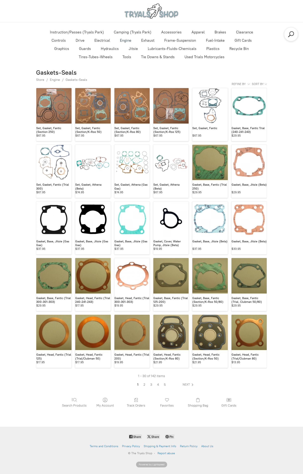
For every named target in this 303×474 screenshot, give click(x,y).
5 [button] (165, 385)
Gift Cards (243, 40)
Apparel (198, 32)
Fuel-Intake (215, 40)
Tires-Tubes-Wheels (96, 57)
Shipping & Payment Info (160, 446)
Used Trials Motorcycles (204, 57)
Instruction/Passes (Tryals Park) (77, 32)
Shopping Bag (198, 405)
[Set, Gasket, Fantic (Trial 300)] (54, 162)
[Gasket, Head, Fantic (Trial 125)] (54, 332)
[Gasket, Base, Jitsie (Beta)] (249, 162)
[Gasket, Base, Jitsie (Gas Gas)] (54, 219)
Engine (125, 40)
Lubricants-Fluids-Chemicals (172, 48)
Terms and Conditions (104, 446)
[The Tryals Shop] (151, 11)
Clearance (244, 32)
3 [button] (151, 385)
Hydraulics (110, 48)
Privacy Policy (131, 446)
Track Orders (136, 405)
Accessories (171, 32)
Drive (80, 40)
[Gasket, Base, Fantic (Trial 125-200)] (171, 275)
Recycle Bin (239, 48)
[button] (189, 385)
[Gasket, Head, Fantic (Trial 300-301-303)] (132, 275)
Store (40, 80)
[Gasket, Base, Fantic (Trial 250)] (210, 162)
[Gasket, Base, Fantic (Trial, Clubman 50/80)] (249, 275)
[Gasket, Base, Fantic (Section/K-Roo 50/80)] (210, 275)
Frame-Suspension (180, 40)
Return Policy (188, 446)
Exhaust (147, 40)
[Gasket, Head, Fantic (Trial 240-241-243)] (92, 275)
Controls (59, 40)
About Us (207, 446)
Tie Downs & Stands (158, 57)
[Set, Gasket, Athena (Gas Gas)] (132, 162)
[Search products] (291, 34)
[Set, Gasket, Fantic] (210, 105)
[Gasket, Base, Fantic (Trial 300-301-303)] (54, 275)
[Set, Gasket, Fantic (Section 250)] (54, 105)
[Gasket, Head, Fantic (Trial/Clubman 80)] (249, 332)
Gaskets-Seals (76, 80)
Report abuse (166, 453)
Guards (85, 48)
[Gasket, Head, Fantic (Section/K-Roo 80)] (171, 332)
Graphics (61, 48)
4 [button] (158, 385)
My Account (105, 405)
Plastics (213, 48)
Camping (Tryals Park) (132, 32)
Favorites (167, 405)
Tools (126, 57)
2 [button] (144, 385)
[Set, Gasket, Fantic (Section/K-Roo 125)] (171, 105)
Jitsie (133, 48)
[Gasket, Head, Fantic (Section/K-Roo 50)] (210, 332)
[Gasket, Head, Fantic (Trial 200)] (132, 332)
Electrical (102, 40)
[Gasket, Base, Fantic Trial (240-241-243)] (249, 105)
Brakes (220, 32)
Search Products (74, 405)
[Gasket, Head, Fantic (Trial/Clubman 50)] (92, 332)
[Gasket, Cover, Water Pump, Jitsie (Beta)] (171, 219)
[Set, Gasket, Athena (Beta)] (92, 162)
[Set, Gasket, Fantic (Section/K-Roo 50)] (92, 105)
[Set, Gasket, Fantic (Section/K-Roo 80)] (132, 105)
